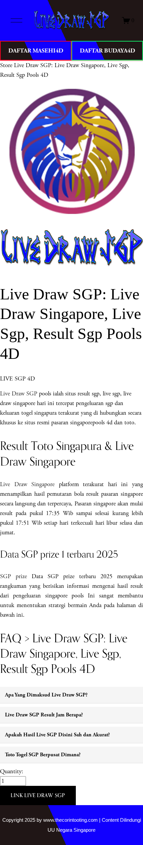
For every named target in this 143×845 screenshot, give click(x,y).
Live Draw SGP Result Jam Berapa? (44, 715)
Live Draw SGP (18, 393)
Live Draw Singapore (27, 484)
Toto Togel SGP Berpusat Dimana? (42, 755)
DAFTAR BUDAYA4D (107, 50)
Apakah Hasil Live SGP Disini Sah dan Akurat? (57, 735)
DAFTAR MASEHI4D (35, 50)
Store (6, 65)
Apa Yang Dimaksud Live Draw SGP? (46, 695)
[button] (38, 795)
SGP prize (13, 576)
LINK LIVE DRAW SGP (38, 795)
